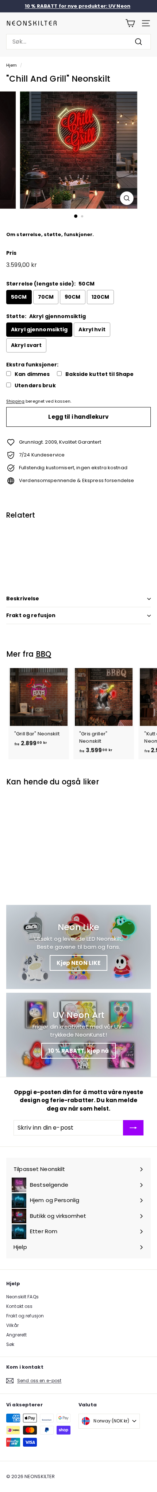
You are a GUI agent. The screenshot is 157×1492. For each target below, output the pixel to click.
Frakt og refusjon (30, 615)
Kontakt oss (19, 1306)
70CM (46, 297)
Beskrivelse (22, 598)
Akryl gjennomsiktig (39, 329)
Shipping (15, 401)
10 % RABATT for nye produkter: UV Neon (77, 6)
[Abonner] (133, 1127)
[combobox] (78, 41)
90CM (73, 297)
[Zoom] (126, 198)
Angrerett (16, 1335)
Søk (10, 1344)
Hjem (11, 65)
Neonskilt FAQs (22, 1297)
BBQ (43, 654)
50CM (19, 297)
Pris (11, 253)
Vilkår (12, 1325)
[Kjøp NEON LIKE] (78, 947)
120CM (101, 297)
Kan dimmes (32, 374)
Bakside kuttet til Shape (99, 374)
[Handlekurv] (130, 23)
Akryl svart (26, 345)
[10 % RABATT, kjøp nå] (78, 1035)
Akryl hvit (91, 329)
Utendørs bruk (35, 385)
